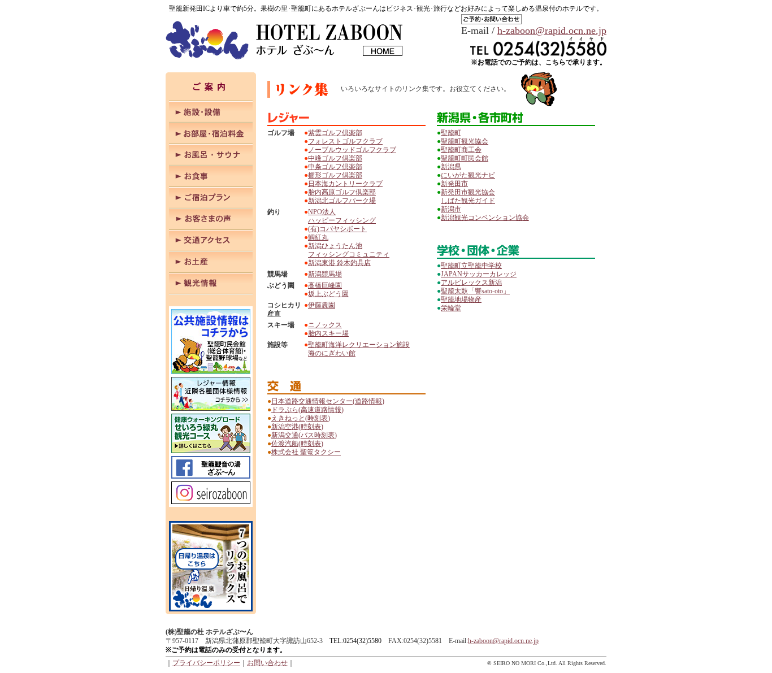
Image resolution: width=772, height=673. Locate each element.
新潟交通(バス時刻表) (304, 435)
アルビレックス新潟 (471, 282)
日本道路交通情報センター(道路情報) (327, 401)
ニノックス (325, 325)
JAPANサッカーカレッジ (479, 274)
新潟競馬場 (325, 274)
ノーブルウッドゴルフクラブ (352, 150)
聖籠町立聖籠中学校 (471, 266)
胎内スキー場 (328, 333)
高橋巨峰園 (325, 285)
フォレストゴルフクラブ (345, 141)
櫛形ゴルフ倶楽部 (335, 175)
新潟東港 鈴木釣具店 (339, 263)
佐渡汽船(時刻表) (297, 444)
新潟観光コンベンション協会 (485, 218)
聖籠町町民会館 (464, 158)
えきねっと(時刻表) (300, 418)
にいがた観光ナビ (468, 175)
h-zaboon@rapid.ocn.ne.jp (551, 30)
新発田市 (454, 184)
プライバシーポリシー (206, 663)
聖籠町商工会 (461, 150)
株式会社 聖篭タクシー (306, 452)
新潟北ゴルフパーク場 (342, 201)
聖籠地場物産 (461, 299)
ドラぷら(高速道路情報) (307, 410)
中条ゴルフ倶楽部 (335, 167)
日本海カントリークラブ (345, 184)
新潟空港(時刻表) (297, 427)
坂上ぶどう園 (328, 294)
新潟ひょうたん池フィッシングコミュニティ (348, 250)
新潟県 (451, 167)
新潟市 (451, 209)
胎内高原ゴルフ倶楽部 (342, 192)
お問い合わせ (267, 663)
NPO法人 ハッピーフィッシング (342, 216)
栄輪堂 (451, 308)
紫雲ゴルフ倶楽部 (335, 133)
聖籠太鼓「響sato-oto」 (475, 291)
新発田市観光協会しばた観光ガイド (468, 196)
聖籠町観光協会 (464, 141)
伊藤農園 (321, 305)
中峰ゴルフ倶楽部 (335, 158)
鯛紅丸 (318, 237)
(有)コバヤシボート (337, 229)
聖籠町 (451, 133)
